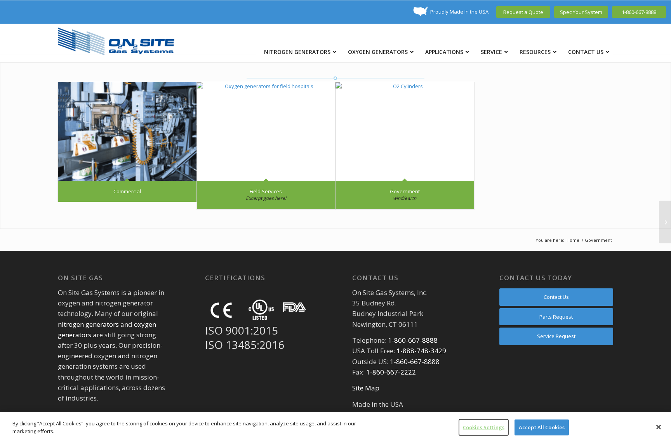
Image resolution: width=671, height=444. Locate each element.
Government (405, 191)
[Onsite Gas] (116, 43)
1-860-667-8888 (639, 12)
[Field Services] (266, 131)
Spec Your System (581, 12)
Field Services (266, 191)
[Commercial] (127, 131)
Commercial (127, 191)
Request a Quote (523, 12)
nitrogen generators (88, 324)
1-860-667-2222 (391, 372)
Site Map (365, 387)
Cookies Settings (483, 427)
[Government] (405, 131)
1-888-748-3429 (421, 350)
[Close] (658, 426)
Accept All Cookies (542, 427)
